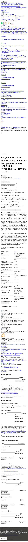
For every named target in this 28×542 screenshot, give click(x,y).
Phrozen (13, 69)
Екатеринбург (14, 3)
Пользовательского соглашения (11, 393)
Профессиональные (21, 50)
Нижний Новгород (18, 4)
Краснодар (4, 4)
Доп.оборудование (5, 113)
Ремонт (25, 7)
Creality (14, 68)
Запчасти (3, 56)
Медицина (4, 63)
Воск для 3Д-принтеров (13, 31)
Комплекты (24, 33)
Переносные (10, 91)
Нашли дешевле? (5, 182)
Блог (17, 8)
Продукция (3, 352)
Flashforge (23, 68)
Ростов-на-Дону (16, 6)
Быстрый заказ (10, 185)
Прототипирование (6, 61)
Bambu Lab (9, 68)
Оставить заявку (20, 381)
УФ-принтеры (4, 114)
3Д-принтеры (4, 26)
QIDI (2, 70)
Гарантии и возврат (15, 349)
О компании (4, 343)
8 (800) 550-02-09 (15, 19)
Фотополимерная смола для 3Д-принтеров (13, 108)
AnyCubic (3, 68)
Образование (22, 61)
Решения (17, 355)
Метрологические (19, 91)
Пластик (8, 56)
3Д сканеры (11, 353)
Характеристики (11, 210)
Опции (9, 95)
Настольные (4, 50)
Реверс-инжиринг (19, 98)
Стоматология (15, 61)
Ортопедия (13, 65)
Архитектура (23, 62)
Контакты (3, 10)
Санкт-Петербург (5, 3)
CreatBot (18, 68)
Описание (3, 210)
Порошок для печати (6, 110)
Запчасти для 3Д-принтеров (13, 33)
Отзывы (18, 210)
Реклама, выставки (18, 63)
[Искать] (16, 18)
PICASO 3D (18, 69)
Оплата (11, 7)
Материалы (4, 106)
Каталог (3, 25)
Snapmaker (3, 69)
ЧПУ (2, 116)
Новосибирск (4, 6)
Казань (19, 3)
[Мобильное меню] (2, 14)
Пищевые (11, 51)
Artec (2, 102)
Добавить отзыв (5, 303)
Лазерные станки (5, 117)
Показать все (4, 72)
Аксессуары (21, 55)
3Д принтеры (4, 353)
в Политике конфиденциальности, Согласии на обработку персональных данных (13, 391)
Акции (20, 8)
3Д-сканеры (11, 26)
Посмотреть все (5, 52)
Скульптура (10, 63)
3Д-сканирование (18, 7)
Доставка (6, 7)
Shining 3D (24, 102)
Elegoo (5, 70)
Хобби (2, 62)
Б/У (21, 51)
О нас (2, 7)
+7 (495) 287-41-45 (9, 14)
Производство (8, 62)
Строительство (16, 62)
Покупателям (4, 347)
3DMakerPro (11, 102)
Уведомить (22, 443)
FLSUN (8, 69)
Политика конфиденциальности (9, 367)
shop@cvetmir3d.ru (6, 360)
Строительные (5, 51)
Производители (17, 344)
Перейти (18, 178)
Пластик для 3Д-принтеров (8, 107)
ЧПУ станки (18, 26)
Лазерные (10, 92)
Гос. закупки (12, 8)
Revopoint (3, 103)
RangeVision (18, 102)
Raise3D (24, 69)
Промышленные (11, 50)
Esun (15, 251)
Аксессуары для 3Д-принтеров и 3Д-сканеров (13, 31)
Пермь (10, 6)
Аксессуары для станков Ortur (18, 117)
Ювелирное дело (5, 65)
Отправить (3, 476)
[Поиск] (5, 23)
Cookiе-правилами (23, 533)
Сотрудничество (8, 344)
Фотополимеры (15, 56)
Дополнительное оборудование (9, 28)
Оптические (4, 92)
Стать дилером (4, 8)
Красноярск (10, 4)
